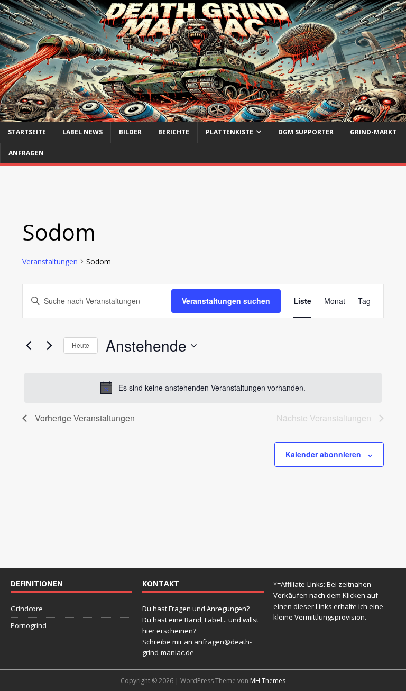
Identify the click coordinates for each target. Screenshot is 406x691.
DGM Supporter (306, 131)
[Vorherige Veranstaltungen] (28, 345)
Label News (82, 131)
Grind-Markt (373, 131)
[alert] (203, 387)
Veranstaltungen (50, 261)
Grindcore (27, 608)
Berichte (173, 131)
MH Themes (267, 680)
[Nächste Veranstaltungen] (49, 345)
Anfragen (26, 153)
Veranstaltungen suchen (226, 301)
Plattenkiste (229, 131)
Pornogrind (29, 625)
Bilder (130, 131)
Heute (80, 344)
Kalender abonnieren (323, 454)
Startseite (27, 131)
